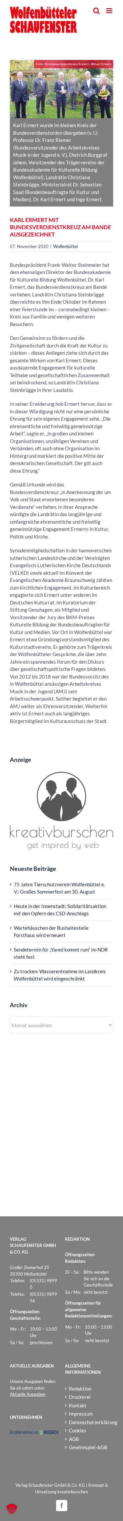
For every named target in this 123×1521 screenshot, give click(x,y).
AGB (74, 1439)
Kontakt (78, 1405)
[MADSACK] (34, 1432)
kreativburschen (72, 1491)
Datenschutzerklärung (89, 1422)
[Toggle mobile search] (96, 10)
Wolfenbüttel (65, 246)
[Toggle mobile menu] (109, 10)
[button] (12, 1509)
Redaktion (80, 1389)
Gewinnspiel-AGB (88, 1447)
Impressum (81, 1414)
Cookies (77, 1430)
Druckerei (80, 1397)
